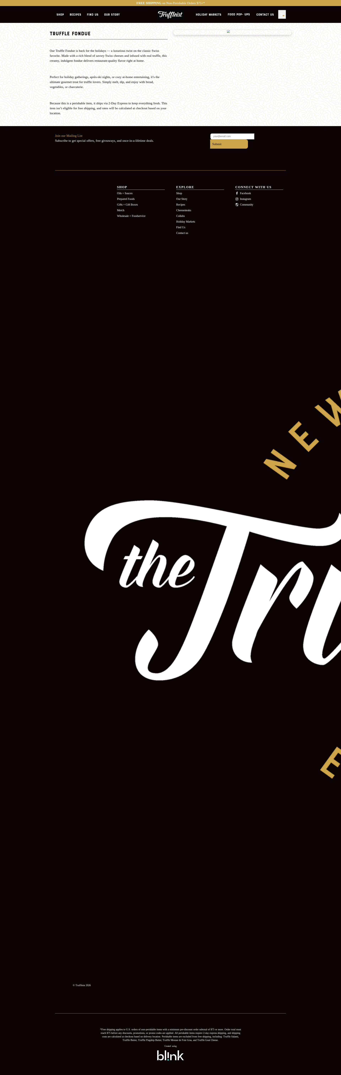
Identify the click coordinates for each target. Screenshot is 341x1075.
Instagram (245, 198)
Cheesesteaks (183, 210)
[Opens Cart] (282, 14)
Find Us (180, 227)
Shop (179, 193)
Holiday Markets (185, 221)
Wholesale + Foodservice (131, 215)
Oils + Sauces (124, 193)
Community (246, 204)
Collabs (180, 215)
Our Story (181, 198)
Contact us (182, 232)
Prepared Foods (126, 198)
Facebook (245, 193)
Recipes (180, 204)
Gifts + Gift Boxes (127, 204)
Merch (120, 210)
